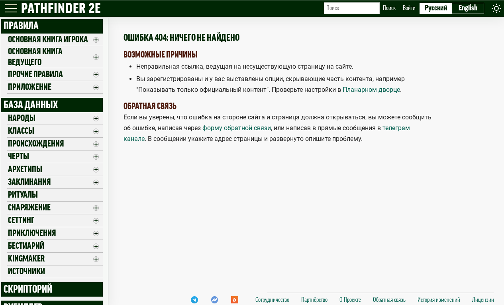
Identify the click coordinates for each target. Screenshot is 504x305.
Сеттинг (21, 220)
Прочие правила (35, 74)
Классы (21, 131)
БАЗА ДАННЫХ (31, 105)
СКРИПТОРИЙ (28, 289)
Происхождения (36, 143)
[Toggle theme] (496, 8)
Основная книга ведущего (35, 57)
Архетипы (25, 169)
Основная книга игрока (48, 39)
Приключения (32, 233)
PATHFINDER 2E (61, 9)
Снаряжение (29, 207)
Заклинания (29, 182)
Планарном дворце (371, 89)
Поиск (389, 8)
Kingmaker (26, 258)
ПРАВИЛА (21, 26)
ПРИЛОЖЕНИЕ (29, 87)
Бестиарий (26, 246)
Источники (26, 271)
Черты (18, 156)
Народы (21, 118)
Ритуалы (23, 194)
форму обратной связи (236, 128)
